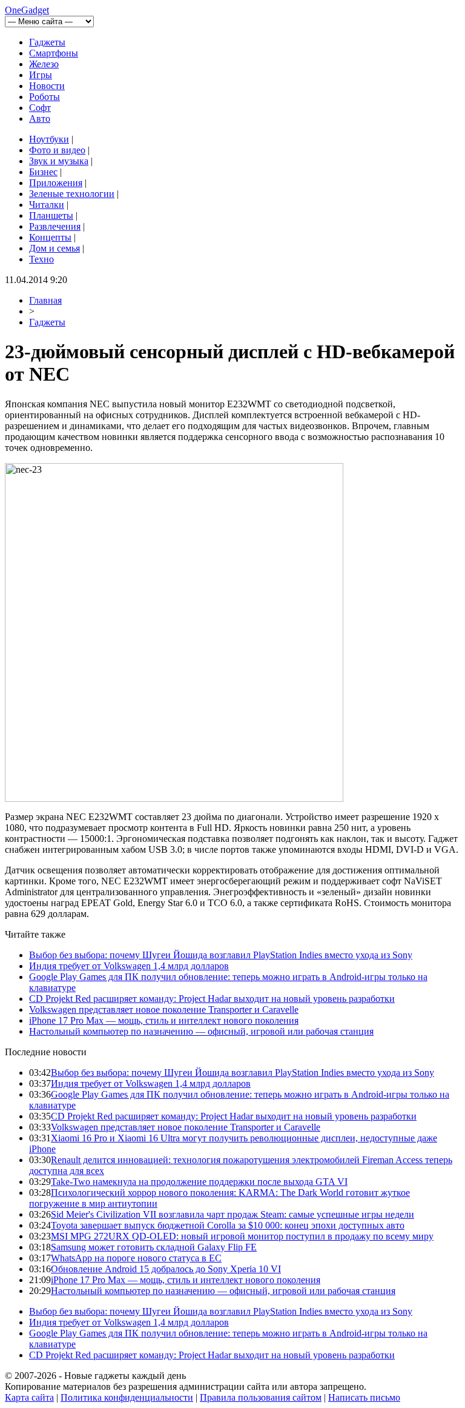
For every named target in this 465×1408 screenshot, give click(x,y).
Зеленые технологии (71, 194)
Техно (41, 259)
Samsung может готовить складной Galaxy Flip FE (154, 1247)
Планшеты (51, 215)
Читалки (46, 204)
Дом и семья (54, 248)
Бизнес (43, 172)
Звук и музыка (58, 161)
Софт (40, 107)
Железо (44, 64)
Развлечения (55, 226)
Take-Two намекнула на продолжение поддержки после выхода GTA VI (199, 1181)
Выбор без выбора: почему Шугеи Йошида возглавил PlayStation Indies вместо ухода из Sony (220, 955)
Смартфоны (53, 53)
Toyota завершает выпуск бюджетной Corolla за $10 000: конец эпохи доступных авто (227, 1225)
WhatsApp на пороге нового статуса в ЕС (136, 1258)
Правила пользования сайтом (261, 1397)
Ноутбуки (49, 139)
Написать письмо (364, 1397)
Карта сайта (29, 1397)
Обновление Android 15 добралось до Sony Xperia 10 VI (166, 1269)
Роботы (44, 97)
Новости (47, 86)
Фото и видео (57, 150)
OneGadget (27, 10)
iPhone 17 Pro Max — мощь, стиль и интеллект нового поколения (163, 1020)
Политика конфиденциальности (127, 1397)
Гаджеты (47, 42)
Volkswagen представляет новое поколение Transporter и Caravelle (163, 1009)
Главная (45, 300)
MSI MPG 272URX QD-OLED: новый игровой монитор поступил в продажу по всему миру (242, 1236)
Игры (40, 75)
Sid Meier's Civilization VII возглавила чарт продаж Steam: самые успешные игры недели (232, 1214)
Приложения (55, 183)
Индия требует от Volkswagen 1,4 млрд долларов (129, 966)
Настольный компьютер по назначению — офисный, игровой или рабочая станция (201, 1031)
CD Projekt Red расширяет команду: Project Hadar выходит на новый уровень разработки (212, 998)
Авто (39, 118)
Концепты (50, 237)
